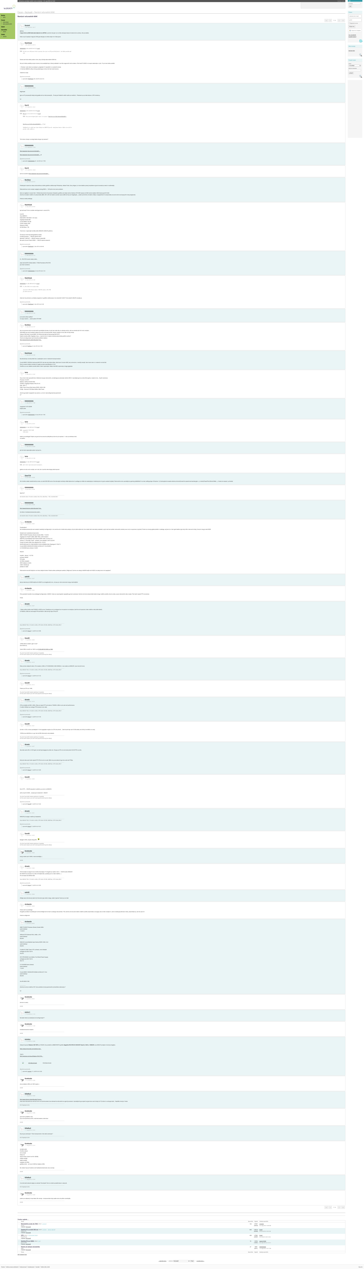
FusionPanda (24, 1237)
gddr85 (27, 576)
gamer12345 (24, 1242)
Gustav (22, 1225)
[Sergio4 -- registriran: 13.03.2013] (22, 26)
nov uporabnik (352, 35)
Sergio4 (27, 25)
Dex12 (27, 105)
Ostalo (3, 34)
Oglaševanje (31, 1267)
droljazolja (28, 522)
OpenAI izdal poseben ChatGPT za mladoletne (37, 1)
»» (343, 20)
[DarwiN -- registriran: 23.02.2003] (22, 639)
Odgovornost (23, 1267)
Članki (3, 26)
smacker (261, 1224)
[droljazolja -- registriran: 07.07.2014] (22, 523)
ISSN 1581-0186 (45, 1267)
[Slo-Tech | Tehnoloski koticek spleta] (10, 7)
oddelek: (171, 1261)
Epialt (260, 1229)
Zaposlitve (4, 29)
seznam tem (352, 50)
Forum (3, 20)
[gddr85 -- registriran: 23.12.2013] (22, 577)
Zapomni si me (354, 23)
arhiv (4, 17)
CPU (22, 1235)
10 (48, 1229)
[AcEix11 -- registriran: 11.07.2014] (22, 1013)
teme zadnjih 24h (7, 24)
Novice (3, 15)
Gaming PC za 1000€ (27, 1241)
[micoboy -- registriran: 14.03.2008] (22, 1040)
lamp (26, 372)
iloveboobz (28, 851)
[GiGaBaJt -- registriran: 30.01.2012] (22, 1095)
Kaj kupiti (28, 1227)
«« (326, 20)
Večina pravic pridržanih (12, 1267)
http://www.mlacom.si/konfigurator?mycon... (31, 1099)
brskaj (4, 31)
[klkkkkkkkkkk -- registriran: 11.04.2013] (22, 87)
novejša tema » (200, 1261)
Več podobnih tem (22, 1254)
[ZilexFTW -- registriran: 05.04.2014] (22, 476)
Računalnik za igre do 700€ (29, 1224)
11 (50, 1229)
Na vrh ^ (361, 1267)
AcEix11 (27, 1012)
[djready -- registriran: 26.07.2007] (22, 605)
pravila (4, 36)
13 (54, 1229)
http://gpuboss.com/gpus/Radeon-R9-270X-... (31, 1056)
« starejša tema (162, 1261)
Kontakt (38, 1267)
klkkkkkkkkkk (22, 48)
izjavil (38, 48)
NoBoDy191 (24, 1231)
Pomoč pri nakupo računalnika (30, 1247)
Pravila (3, 1267)
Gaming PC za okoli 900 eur (29, 1229)
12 (52, 1229)
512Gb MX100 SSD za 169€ (45, 649)
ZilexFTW (28, 476)
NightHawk (28, 43)
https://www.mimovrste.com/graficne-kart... (30, 1049)
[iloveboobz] (22, 852)
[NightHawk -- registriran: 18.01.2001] (22, 44)
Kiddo (22, 1248)
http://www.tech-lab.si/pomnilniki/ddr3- (57, 116)
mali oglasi (6, 22)
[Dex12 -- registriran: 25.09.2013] (22, 106)
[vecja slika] (31, 1063)
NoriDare (28, 180)
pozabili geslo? (352, 36)
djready (27, 604)
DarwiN (27, 638)
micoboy (27, 1039)
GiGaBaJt (28, 1094)
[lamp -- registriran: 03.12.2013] (22, 373)
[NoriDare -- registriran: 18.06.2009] (22, 181)
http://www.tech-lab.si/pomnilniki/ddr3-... (32, 124)
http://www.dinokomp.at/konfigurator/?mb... (31, 340)
